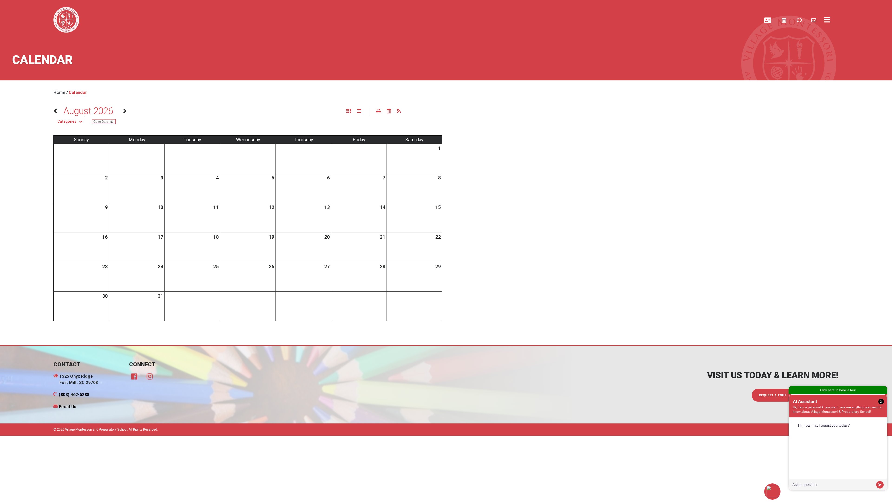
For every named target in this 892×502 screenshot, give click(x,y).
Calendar (78, 92)
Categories (66, 121)
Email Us (67, 406)
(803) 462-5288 (74, 394)
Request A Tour (773, 395)
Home (59, 92)
